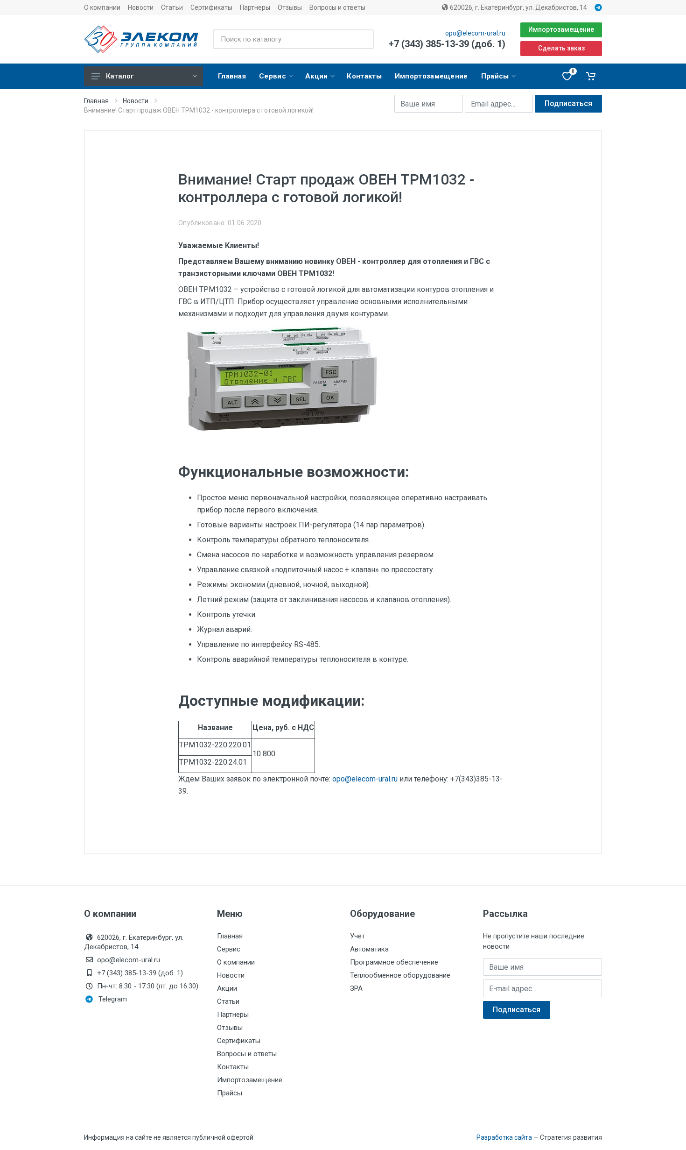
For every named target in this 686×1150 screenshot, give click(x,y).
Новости (141, 7)
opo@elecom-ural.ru (475, 33)
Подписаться (568, 103)
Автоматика (369, 949)
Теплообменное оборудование (400, 975)
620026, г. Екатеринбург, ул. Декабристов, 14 (517, 7)
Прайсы (229, 1093)
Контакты (233, 1067)
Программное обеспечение (394, 962)
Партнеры (255, 7)
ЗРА (356, 988)
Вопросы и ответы (337, 7)
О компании (102, 7)
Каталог (119, 76)
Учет (357, 936)
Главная (96, 101)
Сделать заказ (561, 48)
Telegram (112, 999)
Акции (227, 988)
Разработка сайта (504, 1137)
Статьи (172, 7)
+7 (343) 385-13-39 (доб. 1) (447, 44)
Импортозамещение (561, 29)
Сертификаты (211, 7)
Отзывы (290, 7)
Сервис (228, 949)
